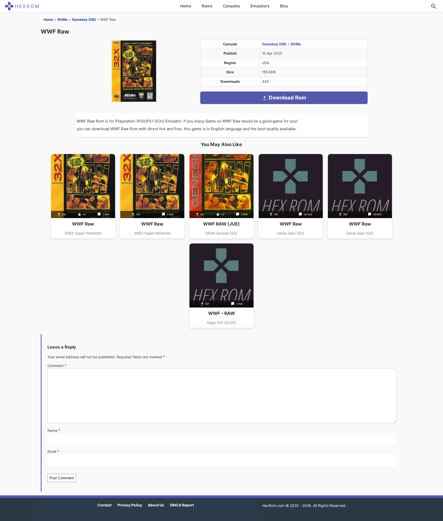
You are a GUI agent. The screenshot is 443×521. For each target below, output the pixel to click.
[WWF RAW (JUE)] (221, 196)
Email (53, 451)
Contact (104, 505)
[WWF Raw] (83, 196)
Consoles (231, 6)
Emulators (259, 6)
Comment (56, 365)
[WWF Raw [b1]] (360, 196)
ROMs (62, 19)
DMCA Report (182, 505)
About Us (156, 505)
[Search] (433, 6)
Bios (284, 6)
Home (185, 6)
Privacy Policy (129, 505)
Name (53, 430)
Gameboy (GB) (84, 19)
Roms (207, 6)
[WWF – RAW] (221, 285)
